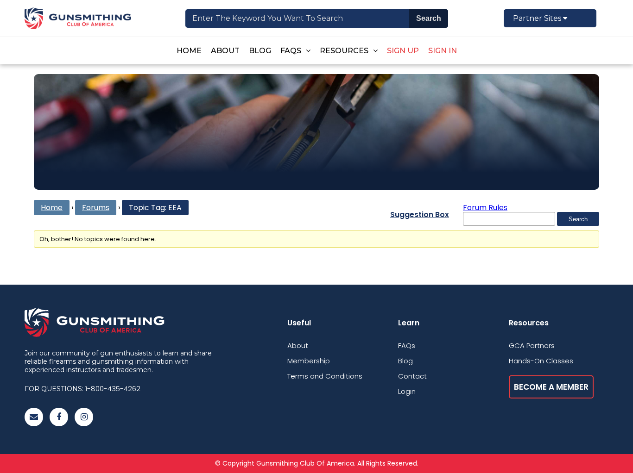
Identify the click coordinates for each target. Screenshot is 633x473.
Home (189, 50)
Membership (308, 361)
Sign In (442, 50)
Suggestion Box (419, 214)
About (225, 50)
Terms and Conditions (324, 376)
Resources (344, 50)
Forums (95, 207)
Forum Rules (485, 207)
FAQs (290, 50)
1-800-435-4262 (112, 388)
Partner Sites (538, 18)
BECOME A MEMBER (551, 386)
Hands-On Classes (541, 361)
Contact (412, 376)
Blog (260, 50)
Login (407, 391)
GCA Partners (532, 345)
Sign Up (403, 50)
